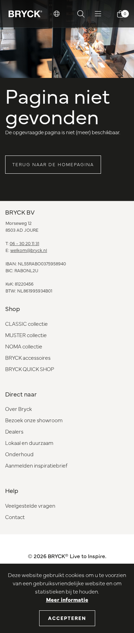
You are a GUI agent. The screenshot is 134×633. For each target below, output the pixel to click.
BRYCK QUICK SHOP (29, 368)
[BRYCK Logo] (25, 13)
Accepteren (67, 617)
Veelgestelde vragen (30, 505)
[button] (56, 13)
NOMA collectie (23, 346)
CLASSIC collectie (26, 323)
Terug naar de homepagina (53, 164)
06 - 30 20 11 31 (24, 243)
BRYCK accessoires (28, 357)
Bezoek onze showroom (34, 420)
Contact (15, 516)
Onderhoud (19, 454)
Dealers (14, 431)
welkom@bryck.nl (28, 250)
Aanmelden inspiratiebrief (36, 465)
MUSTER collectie (26, 334)
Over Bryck (18, 408)
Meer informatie (67, 599)
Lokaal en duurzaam (29, 442)
